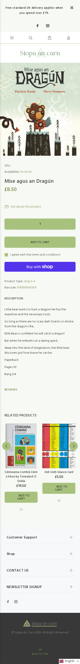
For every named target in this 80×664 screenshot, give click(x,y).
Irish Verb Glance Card (59, 472)
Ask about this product (26, 206)
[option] (40, 109)
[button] (69, 661)
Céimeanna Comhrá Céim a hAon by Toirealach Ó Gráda (21, 477)
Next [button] (73, 446)
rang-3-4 (29, 281)
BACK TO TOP (40, 654)
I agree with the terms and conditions (35, 254)
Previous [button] (6, 446)
